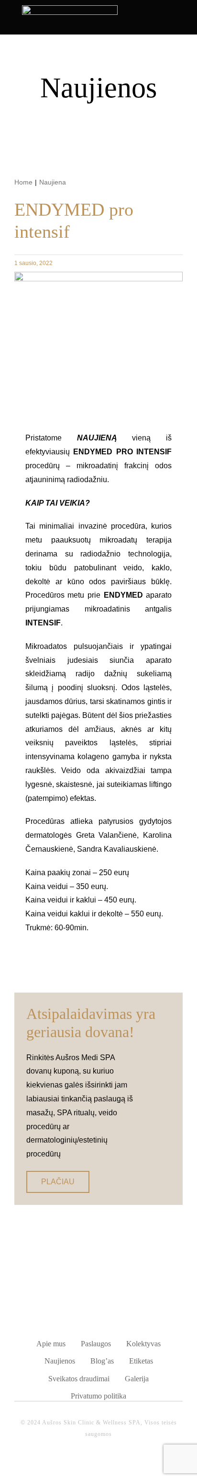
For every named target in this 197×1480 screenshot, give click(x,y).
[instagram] (108, 1462)
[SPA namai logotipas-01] (98, 1293)
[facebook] (88, 1462)
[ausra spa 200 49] (70, 9)
